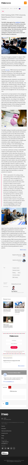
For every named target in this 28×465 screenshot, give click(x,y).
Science (3, 426)
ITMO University (13, 391)
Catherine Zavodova (17, 260)
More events (21, 366)
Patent (19, 272)
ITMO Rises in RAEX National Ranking (7, 310)
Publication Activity (16, 270)
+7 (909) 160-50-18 (4, 441)
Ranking (14, 272)
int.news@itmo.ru (9, 381)
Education (3, 428)
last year (7, 70)
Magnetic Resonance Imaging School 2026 (11, 360)
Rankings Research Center (16, 284)
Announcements (7, 358)
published (17, 22)
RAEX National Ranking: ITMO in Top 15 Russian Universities (19, 311)
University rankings (16, 275)
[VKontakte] (3, 11)
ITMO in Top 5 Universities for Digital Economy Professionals (8, 326)
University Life (4, 433)
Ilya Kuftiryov (14, 291)
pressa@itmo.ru (4, 443)
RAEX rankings (15, 277)
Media (2, 435)
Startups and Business (6, 431)
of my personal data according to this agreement (14, 352)
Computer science (16, 267)
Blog (2, 438)
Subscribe (14, 347)
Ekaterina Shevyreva (16, 255)
